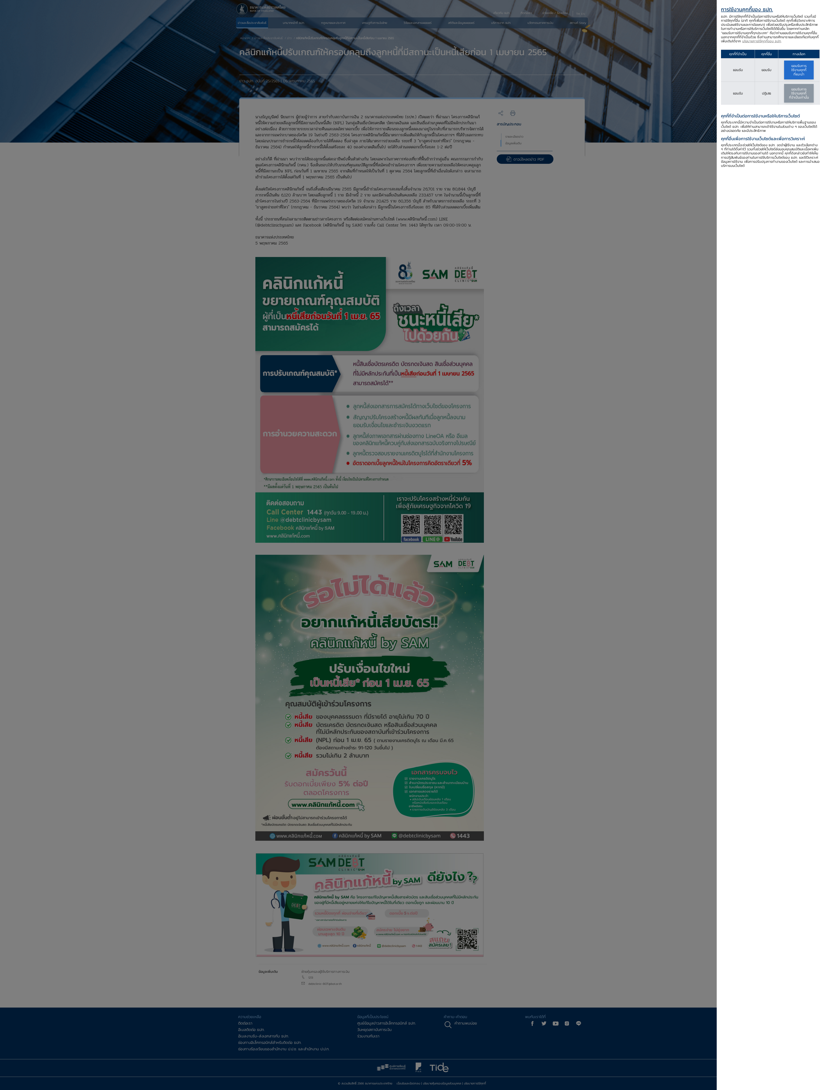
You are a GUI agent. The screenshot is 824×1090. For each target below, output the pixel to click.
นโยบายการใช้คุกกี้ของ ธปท (761, 41)
